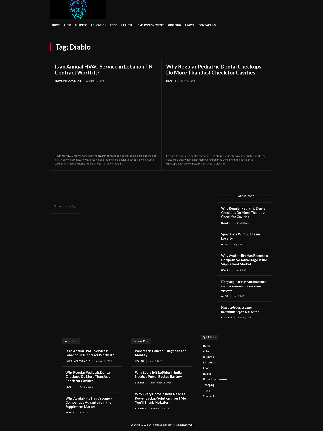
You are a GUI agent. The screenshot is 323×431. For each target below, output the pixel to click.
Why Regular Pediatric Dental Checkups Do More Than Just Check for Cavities (213, 69)
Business (226, 317)
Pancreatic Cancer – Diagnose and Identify (161, 353)
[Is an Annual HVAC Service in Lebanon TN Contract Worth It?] (106, 118)
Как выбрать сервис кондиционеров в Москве (240, 309)
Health (171, 80)
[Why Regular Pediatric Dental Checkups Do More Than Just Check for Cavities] (217, 118)
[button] (241, 25)
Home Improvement (68, 80)
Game (224, 244)
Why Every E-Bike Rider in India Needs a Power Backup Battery (158, 374)
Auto (224, 296)
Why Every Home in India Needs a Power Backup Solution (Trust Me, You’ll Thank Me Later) (161, 398)
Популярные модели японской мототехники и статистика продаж (244, 285)
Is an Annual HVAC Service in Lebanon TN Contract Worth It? (104, 69)
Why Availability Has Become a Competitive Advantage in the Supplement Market (244, 260)
